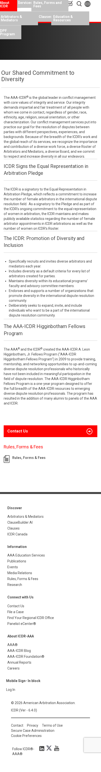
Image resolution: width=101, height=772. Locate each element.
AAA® (12, 645)
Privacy (32, 725)
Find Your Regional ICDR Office (30, 618)
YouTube (55, 748)
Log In (10, 690)
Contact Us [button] (17, 431)
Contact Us (15, 606)
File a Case (15, 612)
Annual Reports (19, 662)
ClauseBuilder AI (20, 522)
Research (14, 585)
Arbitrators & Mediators (25, 517)
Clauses (45, 17)
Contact (17, 725)
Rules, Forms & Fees (29, 458)
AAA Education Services (26, 555)
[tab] (50, 431)
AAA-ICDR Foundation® (25, 656)
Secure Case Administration (32, 731)
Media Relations (19, 573)
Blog (70, 4)
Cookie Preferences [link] (26, 736)
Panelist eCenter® (21, 624)
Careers (13, 668)
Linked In (42, 748)
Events (12, 567)
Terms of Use (52, 725)
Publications (16, 561)
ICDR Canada (17, 534)
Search (80, 4)
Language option (88, 4)
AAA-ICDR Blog (19, 651)
